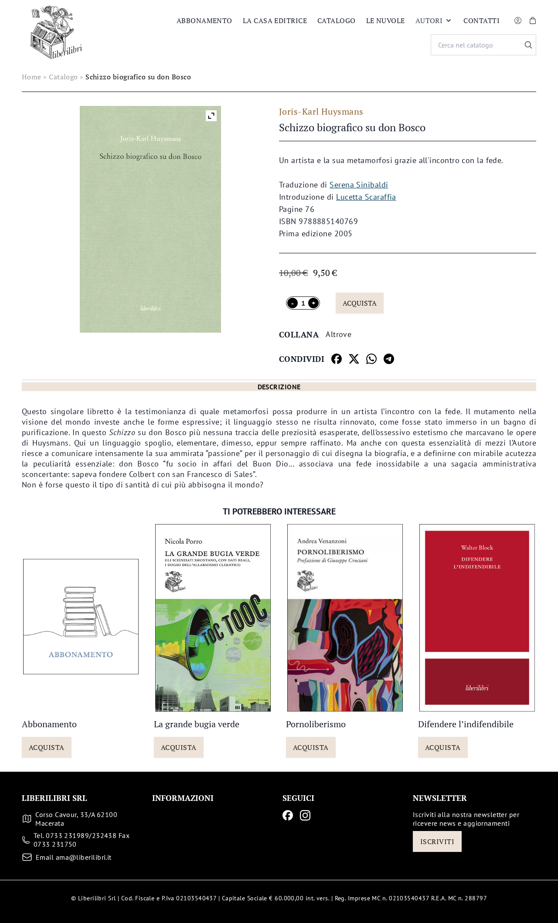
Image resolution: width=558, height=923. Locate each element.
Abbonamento (204, 20)
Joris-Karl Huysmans (321, 111)
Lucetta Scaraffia (366, 197)
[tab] (279, 387)
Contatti (481, 20)
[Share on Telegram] (389, 359)
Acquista (360, 303)
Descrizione (279, 386)
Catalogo (336, 20)
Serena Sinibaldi (359, 185)
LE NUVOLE (385, 20)
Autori (429, 20)
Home (31, 77)
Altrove (338, 334)
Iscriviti (437, 841)
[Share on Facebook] (336, 359)
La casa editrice (275, 20)
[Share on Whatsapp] (371, 359)
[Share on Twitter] (354, 359)
